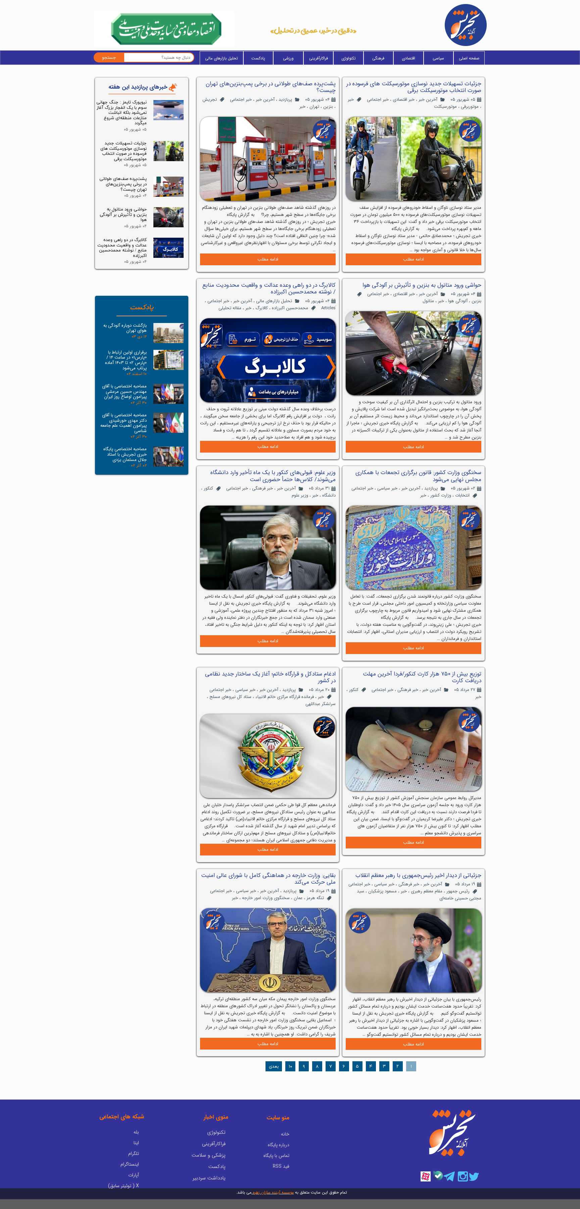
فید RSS (281, 1166)
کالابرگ (261, 308)
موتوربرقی (470, 106)
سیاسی (438, 58)
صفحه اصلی (469, 58)
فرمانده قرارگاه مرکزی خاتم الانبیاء (284, 696)
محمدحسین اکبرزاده (290, 308)
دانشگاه (329, 495)
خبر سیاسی (387, 488)
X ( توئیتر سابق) (123, 1186)
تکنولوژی (348, 58)
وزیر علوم (300, 495)
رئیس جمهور (458, 891)
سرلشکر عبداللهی (320, 703)
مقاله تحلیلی (230, 308)
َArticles (328, 308)
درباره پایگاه (278, 1145)
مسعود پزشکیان (382, 891)
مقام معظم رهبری (426, 891)
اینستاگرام (129, 1164)
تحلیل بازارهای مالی (221, 58)
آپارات (133, 1175)
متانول (428, 301)
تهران (314, 106)
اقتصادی (408, 58)
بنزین (328, 106)
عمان (298, 897)
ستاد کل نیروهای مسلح (230, 696)
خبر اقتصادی (404, 99)
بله (136, 1132)
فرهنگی (378, 58)
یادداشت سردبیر (209, 1178)
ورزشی (288, 58)
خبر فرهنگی (262, 488)
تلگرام (133, 1153)
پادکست (258, 58)
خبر (351, 99)
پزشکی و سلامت (209, 1155)
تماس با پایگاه (276, 1155)
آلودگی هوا (458, 301)
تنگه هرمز (315, 897)
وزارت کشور (440, 495)
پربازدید (285, 99)
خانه (285, 1134)
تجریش (209, 99)
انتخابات (462, 495)
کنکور (208, 488)
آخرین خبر (428, 99)
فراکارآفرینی (318, 58)
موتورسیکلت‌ (445, 106)
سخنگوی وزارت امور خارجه (266, 897)
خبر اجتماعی (378, 99)
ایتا (136, 1143)
